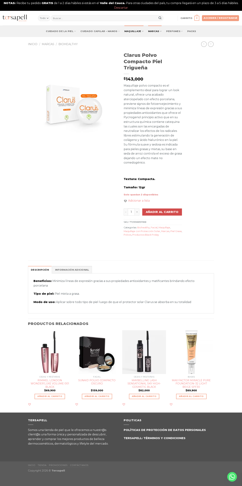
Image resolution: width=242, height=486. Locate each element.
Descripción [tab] (40, 269)
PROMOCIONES (58, 465)
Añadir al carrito (162, 212)
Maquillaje (132, 31)
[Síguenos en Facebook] (32, 450)
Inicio (32, 44)
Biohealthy (68, 44)
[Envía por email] (140, 243)
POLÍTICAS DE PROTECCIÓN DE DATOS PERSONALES (165, 430)
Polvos (127, 234)
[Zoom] (32, 136)
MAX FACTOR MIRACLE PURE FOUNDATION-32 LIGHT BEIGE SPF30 (191, 383)
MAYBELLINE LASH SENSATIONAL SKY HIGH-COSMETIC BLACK (144, 383)
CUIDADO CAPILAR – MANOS (98, 31)
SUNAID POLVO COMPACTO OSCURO (97, 382)
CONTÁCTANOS (79, 465)
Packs (191, 31)
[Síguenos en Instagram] (41, 450)
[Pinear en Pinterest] (146, 243)
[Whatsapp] (232, 477)
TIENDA (42, 465)
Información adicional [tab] (72, 269)
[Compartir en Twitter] (133, 243)
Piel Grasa (176, 231)
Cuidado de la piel (60, 31)
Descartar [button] (121, 7)
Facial (154, 227)
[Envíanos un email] (50, 450)
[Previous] (28, 371)
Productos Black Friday (145, 234)
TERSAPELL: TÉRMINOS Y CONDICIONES (154, 438)
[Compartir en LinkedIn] (152, 243)
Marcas (153, 31)
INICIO (31, 465)
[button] (137, 200)
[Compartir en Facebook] (127, 243)
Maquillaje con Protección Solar (142, 231)
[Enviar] (160, 18)
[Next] (213, 371)
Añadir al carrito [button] (49, 396)
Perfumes (173, 31)
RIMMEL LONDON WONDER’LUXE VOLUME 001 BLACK (50, 383)
